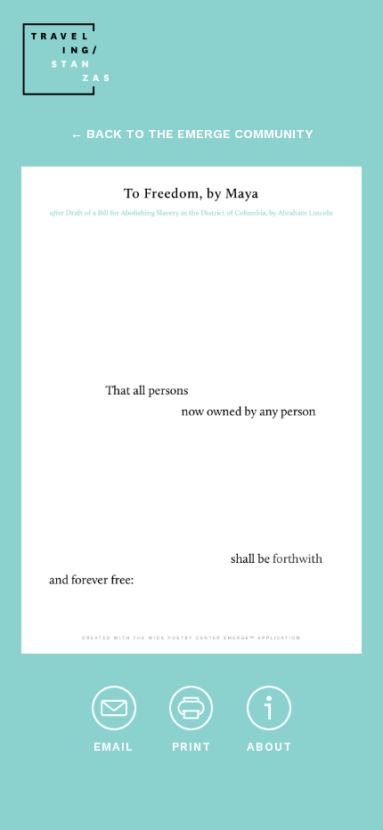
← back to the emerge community (191, 133)
